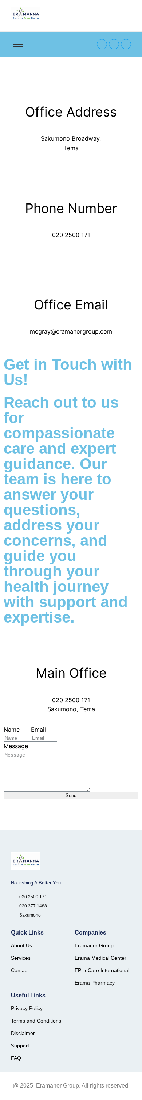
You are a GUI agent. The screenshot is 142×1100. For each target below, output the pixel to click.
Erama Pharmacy (95, 983)
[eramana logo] (25, 14)
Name (12, 729)
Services (21, 958)
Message (16, 746)
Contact (20, 970)
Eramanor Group (94, 945)
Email (38, 729)
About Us (21, 945)
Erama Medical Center (100, 958)
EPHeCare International (102, 970)
